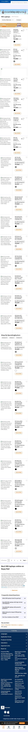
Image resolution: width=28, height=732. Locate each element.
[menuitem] (5, 1)
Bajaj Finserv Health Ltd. (20, 698)
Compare (19, 20)
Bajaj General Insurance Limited (19, 685)
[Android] (5, 712)
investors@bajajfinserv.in (7, 689)
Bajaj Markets (18, 691)
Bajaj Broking (18, 696)
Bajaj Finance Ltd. (19, 683)
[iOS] (8, 712)
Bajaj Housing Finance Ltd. (18, 693)
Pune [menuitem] (3, 1)
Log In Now (22, 723)
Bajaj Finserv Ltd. (19, 681)
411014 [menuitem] (6, 1)
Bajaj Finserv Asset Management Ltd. (19, 701)
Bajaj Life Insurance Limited (20, 688)
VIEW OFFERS (17, 44)
